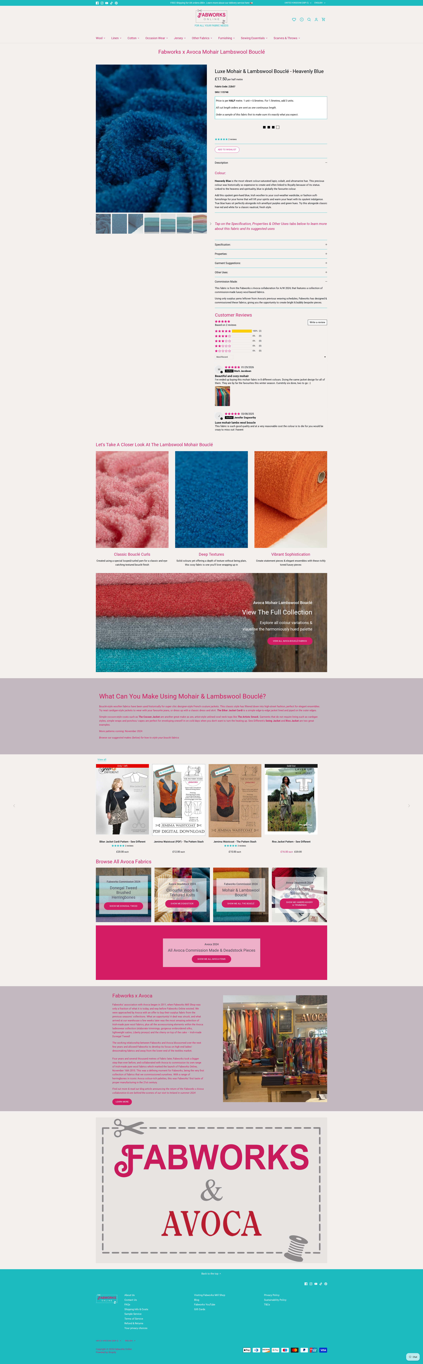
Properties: (221, 253)
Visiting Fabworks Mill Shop (209, 1295)
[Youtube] (106, 3)
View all (101, 759)
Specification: (223, 244)
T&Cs (267, 1304)
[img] (233, 367)
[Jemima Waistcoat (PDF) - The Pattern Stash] (178, 800)
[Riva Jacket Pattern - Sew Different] (291, 799)
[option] (151, 139)
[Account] (316, 19)
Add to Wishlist (227, 149)
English (318, 3)
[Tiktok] (111, 3)
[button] (223, 331)
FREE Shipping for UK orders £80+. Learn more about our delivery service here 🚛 (211, 2)
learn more (122, 1101)
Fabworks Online (123, 1349)
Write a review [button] (317, 322)
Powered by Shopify (106, 1352)
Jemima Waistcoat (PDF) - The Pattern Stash (179, 841)
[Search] (309, 19)
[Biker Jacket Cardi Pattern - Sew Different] (122, 799)
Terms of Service (133, 1318)
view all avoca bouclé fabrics (290, 641)
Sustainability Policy (275, 1299)
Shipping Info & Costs (136, 1309)
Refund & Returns (133, 1323)
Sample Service (132, 1313)
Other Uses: (221, 272)
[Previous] (101, 138)
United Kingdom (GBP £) (297, 3)
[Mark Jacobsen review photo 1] (222, 396)
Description (221, 162)
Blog (196, 1299)
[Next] (202, 138)
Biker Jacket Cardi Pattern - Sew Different (122, 841)
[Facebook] (97, 3)
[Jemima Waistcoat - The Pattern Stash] (235, 800)
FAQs (127, 1304)
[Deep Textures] (211, 499)
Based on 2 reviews (225, 324)
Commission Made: (226, 281)
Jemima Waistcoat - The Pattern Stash (234, 841)
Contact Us (130, 1299)
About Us (129, 1295)
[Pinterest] (116, 3)
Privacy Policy (271, 1295)
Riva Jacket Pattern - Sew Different (291, 841)
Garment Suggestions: (228, 263)
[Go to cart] (324, 19)
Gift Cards (199, 1309)
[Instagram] (102, 3)
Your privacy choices (135, 1328)
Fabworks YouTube (204, 1304)
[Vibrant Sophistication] (290, 499)
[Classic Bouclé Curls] (132, 499)
